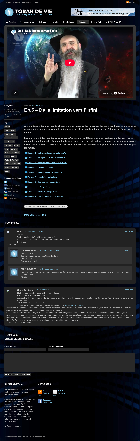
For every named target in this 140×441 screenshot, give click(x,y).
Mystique (82, 22)
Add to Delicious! (12, 192)
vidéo (7, 171)
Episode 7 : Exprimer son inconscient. (43, 182)
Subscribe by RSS (13, 198)
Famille (55, 22)
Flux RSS (132, 2)
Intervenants (26, 2)
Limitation (15, 153)
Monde (14, 156)
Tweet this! (10, 182)
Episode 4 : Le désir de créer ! (40, 167)
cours (7, 138)
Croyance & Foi (10, 109)
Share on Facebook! (14, 185)
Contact (36, 2)
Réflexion (43, 22)
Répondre (129, 231)
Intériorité (13, 149)
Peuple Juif (96, 22)
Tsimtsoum (15, 167)
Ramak (7, 164)
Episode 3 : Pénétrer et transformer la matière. (47, 163)
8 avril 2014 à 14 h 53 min (45, 290)
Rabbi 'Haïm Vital (11, 160)
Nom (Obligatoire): (11, 346)
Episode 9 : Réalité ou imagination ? (42, 192)
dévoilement (9, 142)
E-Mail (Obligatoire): (55, 346)
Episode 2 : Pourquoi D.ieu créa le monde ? (46, 158)
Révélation (16, 164)
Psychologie (68, 22)
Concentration (10, 131)
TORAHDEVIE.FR (37, 105)
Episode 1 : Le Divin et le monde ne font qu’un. (47, 153)
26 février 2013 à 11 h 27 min (49, 250)
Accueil (8, 2)
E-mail (59, 393)
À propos (16, 2)
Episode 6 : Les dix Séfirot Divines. (42, 177)
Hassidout (9, 145)
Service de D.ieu (27, 22)
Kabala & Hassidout (11, 112)
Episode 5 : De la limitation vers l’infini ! (44, 172)
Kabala (7, 153)
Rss (44, 393)
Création (14, 138)
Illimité (16, 145)
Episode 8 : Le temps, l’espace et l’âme (44, 187)
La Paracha (10, 22)
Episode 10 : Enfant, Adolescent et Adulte (45, 197)
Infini (7, 149)
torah (7, 167)
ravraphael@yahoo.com (74, 305)
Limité (7, 156)
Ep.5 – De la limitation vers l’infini (60, 110)
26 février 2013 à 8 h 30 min (34, 231)
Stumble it (10, 195)
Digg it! (9, 188)
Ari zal (7, 127)
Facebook (47, 401)
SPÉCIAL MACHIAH (114, 22)
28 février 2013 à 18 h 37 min (49, 269)
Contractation (10, 134)
